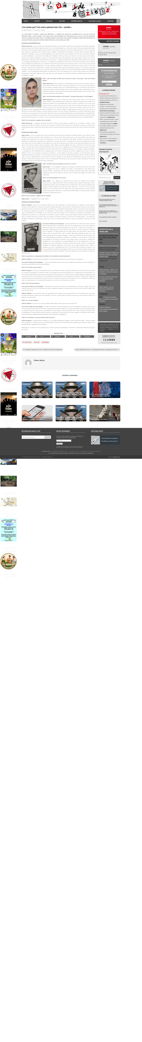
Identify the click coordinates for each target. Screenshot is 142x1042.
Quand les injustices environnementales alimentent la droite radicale (108, 309)
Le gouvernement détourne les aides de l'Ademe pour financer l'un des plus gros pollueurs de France (109, 98)
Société (43, 30)
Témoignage (45, 342)
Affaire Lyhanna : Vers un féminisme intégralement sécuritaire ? (106, 289)
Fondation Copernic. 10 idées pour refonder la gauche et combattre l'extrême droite (109, 254)
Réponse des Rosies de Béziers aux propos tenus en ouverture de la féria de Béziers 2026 (108, 212)
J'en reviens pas (27, 342)
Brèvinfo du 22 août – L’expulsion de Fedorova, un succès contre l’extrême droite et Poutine (109, 33)
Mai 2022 (36, 342)
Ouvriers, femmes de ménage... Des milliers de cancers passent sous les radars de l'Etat (109, 115)
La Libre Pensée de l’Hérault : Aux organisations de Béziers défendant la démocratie (108, 205)
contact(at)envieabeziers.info (59, 451)
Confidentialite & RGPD (86, 451)
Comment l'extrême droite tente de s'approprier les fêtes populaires (108, 279)
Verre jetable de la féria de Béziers (108, 217)
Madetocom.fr (116, 457)
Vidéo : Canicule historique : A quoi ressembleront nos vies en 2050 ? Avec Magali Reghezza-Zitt (109, 121)
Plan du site (97, 451)
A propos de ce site (73, 451)
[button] (99, 52)
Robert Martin (28, 30)
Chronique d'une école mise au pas (109, 246)
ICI (89, 327)
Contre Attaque (103, 221)
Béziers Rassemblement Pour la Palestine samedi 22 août (107, 200)
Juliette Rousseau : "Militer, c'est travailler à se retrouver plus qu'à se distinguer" (108, 272)
